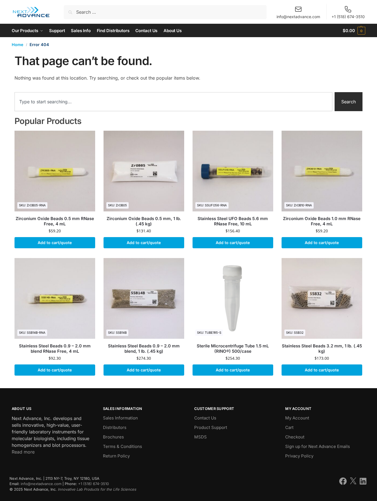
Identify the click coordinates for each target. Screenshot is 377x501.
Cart (289, 427)
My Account (297, 418)
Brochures (113, 437)
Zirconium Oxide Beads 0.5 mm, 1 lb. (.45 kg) (144, 221)
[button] (354, 30)
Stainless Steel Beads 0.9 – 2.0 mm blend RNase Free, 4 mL (55, 348)
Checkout (294, 437)
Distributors (114, 427)
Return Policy (116, 456)
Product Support (210, 427)
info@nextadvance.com (298, 16)
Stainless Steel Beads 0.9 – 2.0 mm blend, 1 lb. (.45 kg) (144, 348)
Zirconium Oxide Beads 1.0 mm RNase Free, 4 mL (322, 221)
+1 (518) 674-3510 (348, 16)
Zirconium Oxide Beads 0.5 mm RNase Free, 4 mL (55, 221)
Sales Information (120, 418)
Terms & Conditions (122, 446)
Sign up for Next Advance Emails (317, 446)
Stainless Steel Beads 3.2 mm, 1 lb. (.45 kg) (322, 348)
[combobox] (173, 101)
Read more (23, 452)
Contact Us (205, 418)
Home (17, 44)
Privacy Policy (299, 456)
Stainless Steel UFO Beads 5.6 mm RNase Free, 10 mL (233, 221)
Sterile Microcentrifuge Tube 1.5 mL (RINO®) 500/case (233, 348)
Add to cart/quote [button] (55, 242)
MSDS (200, 437)
